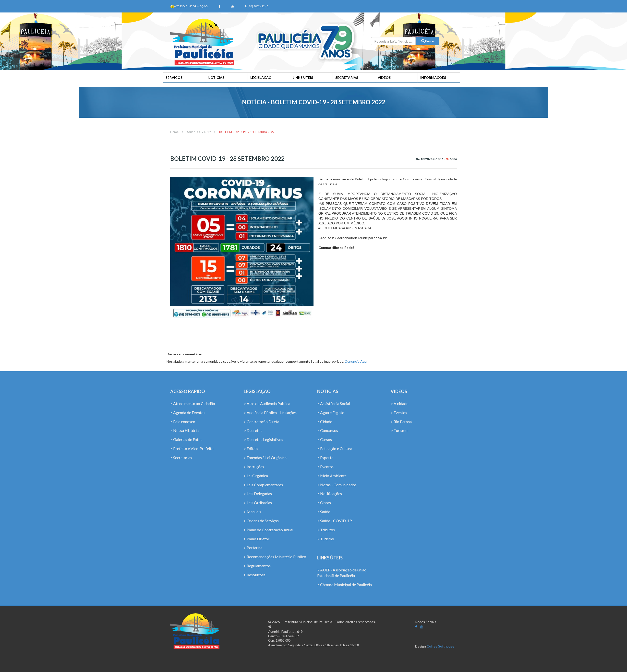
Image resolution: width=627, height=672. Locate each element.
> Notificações (329, 493)
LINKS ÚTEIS (303, 77)
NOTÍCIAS (216, 77)
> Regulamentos (257, 565)
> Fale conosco (182, 421)
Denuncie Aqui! (357, 361)
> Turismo (325, 538)
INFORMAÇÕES (433, 77)
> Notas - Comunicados (337, 484)
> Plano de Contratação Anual (268, 529)
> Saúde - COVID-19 (334, 520)
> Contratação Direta (261, 421)
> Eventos (325, 466)
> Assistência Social (333, 403)
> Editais (251, 448)
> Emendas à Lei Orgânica (265, 457)
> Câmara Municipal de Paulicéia (344, 584)
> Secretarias (181, 457)
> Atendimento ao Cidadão (192, 403)
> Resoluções (254, 574)
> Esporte (325, 457)
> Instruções (254, 466)
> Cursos (324, 439)
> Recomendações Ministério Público (275, 556)
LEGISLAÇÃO (261, 77)
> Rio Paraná (401, 421)
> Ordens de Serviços (261, 520)
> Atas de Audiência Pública (267, 403)
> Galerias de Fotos (186, 439)
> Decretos (253, 430)
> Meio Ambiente (332, 475)
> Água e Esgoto (330, 412)
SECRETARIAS (346, 77)
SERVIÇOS (174, 77)
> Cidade (324, 421)
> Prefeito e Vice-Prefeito (192, 448)
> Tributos (326, 529)
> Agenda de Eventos (187, 412)
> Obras (324, 502)
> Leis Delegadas (258, 493)
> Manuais (252, 511)
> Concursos (327, 430)
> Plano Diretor (256, 538)
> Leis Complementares (263, 484)
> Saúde (323, 511)
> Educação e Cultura (334, 448)
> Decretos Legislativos (263, 439)
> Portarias (253, 547)
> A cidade (399, 403)
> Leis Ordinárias (258, 502)
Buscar (429, 41)
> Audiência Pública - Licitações (270, 412)
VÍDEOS (384, 77)
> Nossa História (184, 430)
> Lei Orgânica (256, 475)
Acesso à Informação (191, 6)
